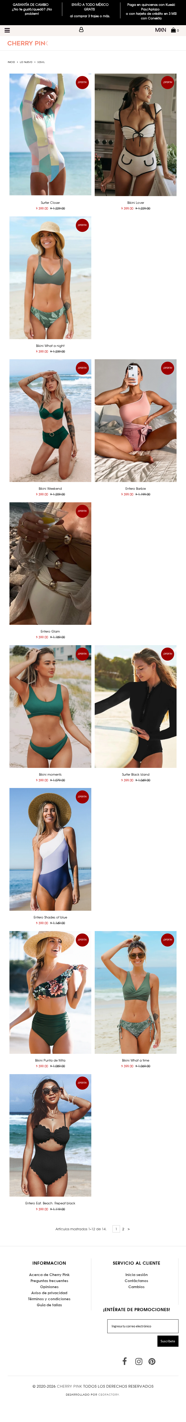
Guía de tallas (49, 1305)
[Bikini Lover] (136, 135)
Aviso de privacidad (49, 1293)
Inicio (11, 62)
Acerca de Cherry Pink (49, 1274)
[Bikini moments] (50, 706)
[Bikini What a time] (136, 992)
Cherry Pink (69, 1386)
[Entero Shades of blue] (50, 849)
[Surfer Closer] (50, 135)
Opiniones (49, 1286)
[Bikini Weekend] (50, 420)
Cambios (136, 1286)
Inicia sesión (136, 1274)
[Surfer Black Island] (136, 706)
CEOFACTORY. (109, 1394)
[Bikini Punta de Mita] (50, 992)
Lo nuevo (26, 62)
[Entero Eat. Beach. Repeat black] (50, 1135)
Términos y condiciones (49, 1299)
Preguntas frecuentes (49, 1280)
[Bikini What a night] (50, 277)
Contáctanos (136, 1280)
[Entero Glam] (50, 563)
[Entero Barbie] (136, 420)
